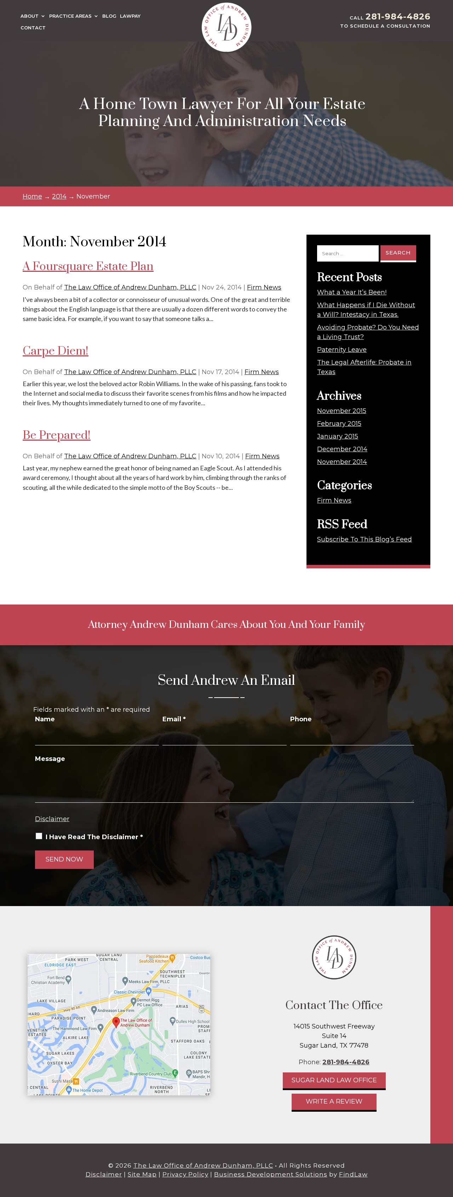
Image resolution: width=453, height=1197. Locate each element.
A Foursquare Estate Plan (88, 266)
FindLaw (353, 1174)
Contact (33, 27)
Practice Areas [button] (70, 16)
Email (174, 719)
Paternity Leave (342, 350)
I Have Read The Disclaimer (94, 837)
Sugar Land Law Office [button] (334, 1080)
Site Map (142, 1174)
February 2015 (339, 424)
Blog (109, 16)
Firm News (264, 287)
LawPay (130, 16)
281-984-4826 (398, 16)
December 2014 (342, 449)
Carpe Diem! (55, 351)
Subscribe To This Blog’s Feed (364, 539)
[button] (446, 1146)
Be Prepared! (57, 435)
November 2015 (341, 411)
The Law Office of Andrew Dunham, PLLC (130, 287)
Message (50, 759)
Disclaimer (52, 819)
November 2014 (342, 462)
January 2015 (337, 436)
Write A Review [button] (334, 1101)
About (30, 16)
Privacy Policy (185, 1174)
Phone (301, 719)
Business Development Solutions (270, 1174)
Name (45, 719)
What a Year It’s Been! (351, 292)
